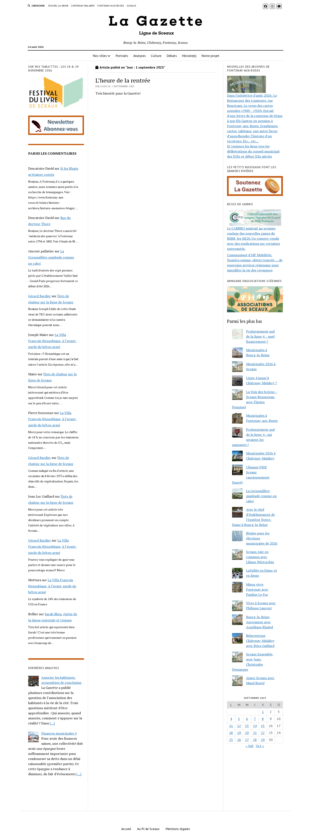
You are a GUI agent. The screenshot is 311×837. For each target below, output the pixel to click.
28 (255, 740)
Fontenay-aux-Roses (110, 5)
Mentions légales (177, 829)
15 (263, 726)
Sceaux (131, 5)
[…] (52, 723)
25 (231, 740)
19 (239, 733)
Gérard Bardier (39, 296)
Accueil (126, 829)
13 (247, 726)
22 (263, 733)
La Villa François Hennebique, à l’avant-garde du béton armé (52, 340)
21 (255, 733)
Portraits (122, 56)
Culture (156, 56)
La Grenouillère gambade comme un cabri (51, 257)
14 (255, 726)
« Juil (249, 745)
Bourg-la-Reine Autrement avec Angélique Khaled (259, 622)
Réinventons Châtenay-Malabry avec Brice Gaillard (260, 640)
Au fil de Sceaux (148, 829)
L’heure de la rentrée (122, 80)
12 (239, 726)
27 (247, 740)
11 (231, 726)
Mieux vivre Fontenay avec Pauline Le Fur (257, 589)
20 (247, 733)
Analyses (139, 56)
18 (231, 733)
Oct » (260, 745)
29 (263, 740)
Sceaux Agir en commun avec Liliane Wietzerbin (260, 556)
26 (239, 740)
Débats (172, 56)
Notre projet (210, 56)
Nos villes (100, 56)
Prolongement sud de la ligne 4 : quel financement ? (260, 336)
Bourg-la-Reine (58, 5)
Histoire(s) (189, 56)
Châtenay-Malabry (83, 5)
